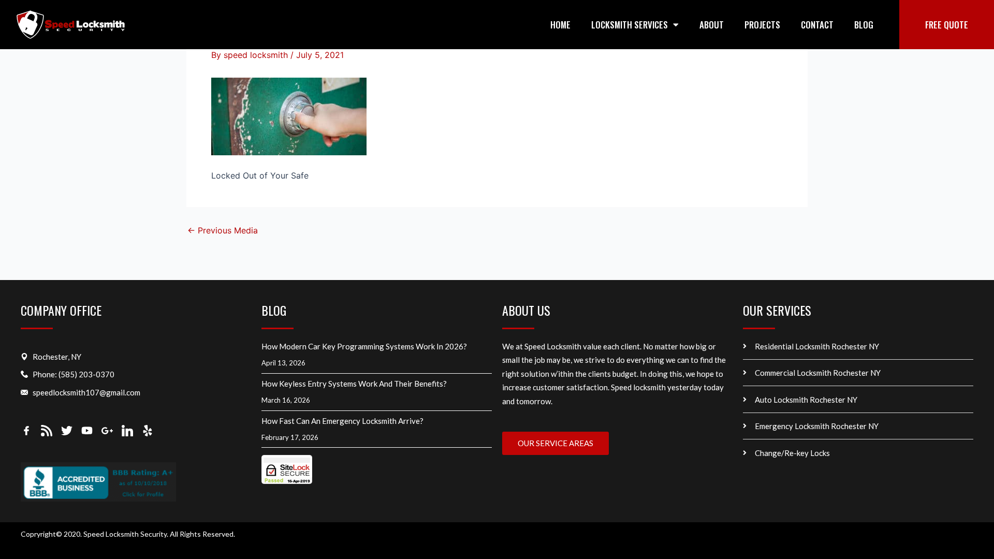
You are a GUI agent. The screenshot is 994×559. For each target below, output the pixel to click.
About (711, 24)
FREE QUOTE (946, 24)
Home (560, 24)
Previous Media (222, 230)
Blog (863, 24)
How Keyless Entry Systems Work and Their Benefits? (354, 383)
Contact (817, 24)
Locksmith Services (629, 24)
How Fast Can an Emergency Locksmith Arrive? (343, 420)
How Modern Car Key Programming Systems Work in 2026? (364, 346)
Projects (762, 24)
